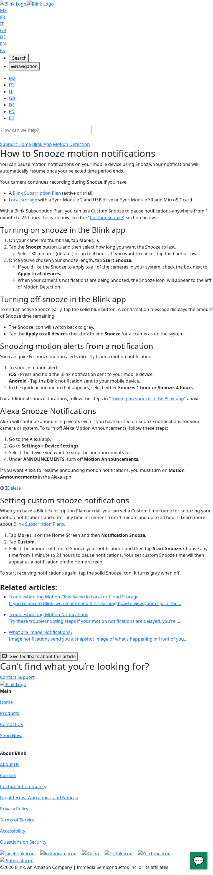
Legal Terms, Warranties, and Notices (39, 798)
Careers (8, 775)
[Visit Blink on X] (91, 853)
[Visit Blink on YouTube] (154, 853)
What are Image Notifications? (98, 635)
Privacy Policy (14, 809)
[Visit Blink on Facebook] (18, 853)
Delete (14, 488)
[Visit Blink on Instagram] (59, 853)
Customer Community (23, 786)
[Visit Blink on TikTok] (119, 853)
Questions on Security (23, 842)
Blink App (42, 144)
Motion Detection (71, 144)
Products (9, 713)
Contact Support (17, 677)
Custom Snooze (106, 217)
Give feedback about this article (42, 656)
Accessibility (12, 831)
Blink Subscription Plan (37, 193)
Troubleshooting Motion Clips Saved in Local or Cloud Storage (95, 600)
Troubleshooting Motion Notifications (94, 617)
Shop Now (11, 735)
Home (6, 702)
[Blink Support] (27, 3)
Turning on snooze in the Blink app (147, 399)
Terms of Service (17, 820)
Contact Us (11, 724)
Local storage (23, 200)
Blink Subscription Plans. (39, 524)
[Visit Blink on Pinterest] (17, 860)
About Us (9, 764)
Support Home (15, 144)
